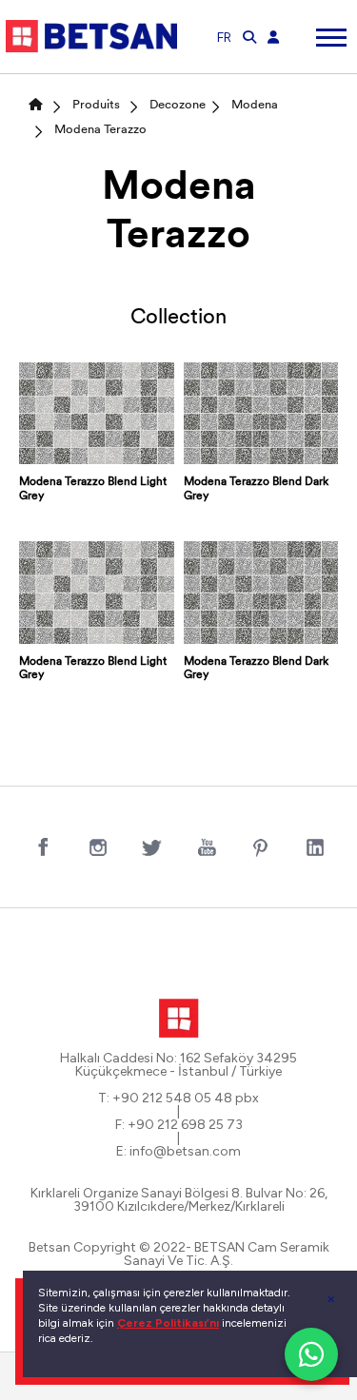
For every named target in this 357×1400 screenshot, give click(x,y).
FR (224, 37)
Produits (96, 105)
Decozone (177, 105)
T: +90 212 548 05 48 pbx (178, 1098)
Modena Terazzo (100, 130)
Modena (254, 105)
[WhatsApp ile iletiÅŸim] (311, 1354)
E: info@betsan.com (178, 1151)
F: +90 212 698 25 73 (179, 1125)
